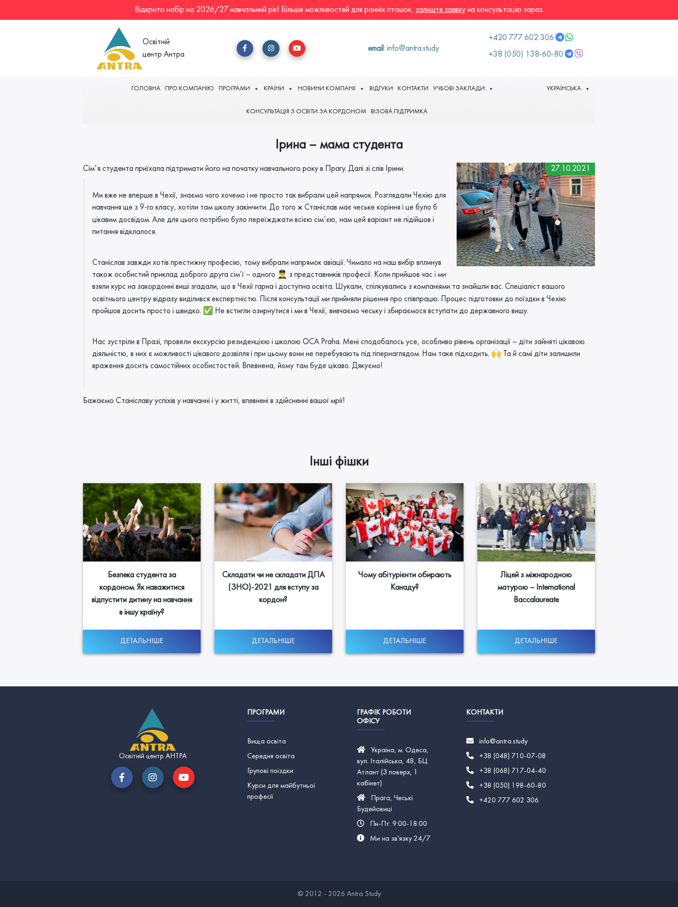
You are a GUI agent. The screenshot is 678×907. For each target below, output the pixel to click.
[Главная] (119, 48)
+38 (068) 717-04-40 (512, 771)
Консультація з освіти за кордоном (306, 112)
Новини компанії (327, 89)
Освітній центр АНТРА (153, 756)
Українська (564, 89)
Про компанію (189, 89)
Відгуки (381, 89)
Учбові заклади (459, 89)
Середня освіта (271, 756)
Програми (234, 89)
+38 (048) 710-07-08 (512, 756)
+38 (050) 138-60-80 (525, 55)
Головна (146, 89)
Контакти (413, 89)
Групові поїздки (270, 771)
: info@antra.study (403, 49)
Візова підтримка (399, 112)
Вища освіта (266, 741)
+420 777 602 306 (522, 38)
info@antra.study (503, 741)
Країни (274, 89)
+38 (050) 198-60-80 (512, 786)
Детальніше (141, 641)
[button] (245, 48)
